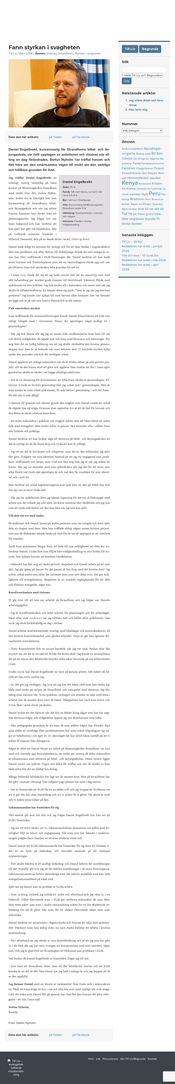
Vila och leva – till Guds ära (140, 255)
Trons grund (145, 214)
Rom (148, 199)
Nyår (145, 194)
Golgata (152, 173)
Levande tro (143, 188)
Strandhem (65, 53)
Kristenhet (145, 184)
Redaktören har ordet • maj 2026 (144, 260)
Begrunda (150, 49)
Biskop (140, 153)
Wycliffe (150, 219)
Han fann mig (138, 109)
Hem (91, 1059)
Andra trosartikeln (132, 149)
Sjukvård (157, 204)
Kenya (130, 182)
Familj (136, 163)
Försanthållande (131, 173)
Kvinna (131, 188)
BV (153, 153)
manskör (135, 194)
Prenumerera (110, 1059)
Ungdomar (136, 219)
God (144, 173)
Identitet (155, 178)
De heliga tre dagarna (146, 158)
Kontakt (152, 1059)
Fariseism (129, 168)
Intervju (52, 53)
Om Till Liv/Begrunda (132, 1059)
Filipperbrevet (144, 168)
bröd (148, 153)
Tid (124, 213)
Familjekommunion (152, 163)
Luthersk (156, 188)
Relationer (137, 199)
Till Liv (13, 53)
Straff (141, 209)
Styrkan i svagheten (88, 53)
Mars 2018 (25, 53)
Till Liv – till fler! (132, 242)
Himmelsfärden (138, 178)
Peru (154, 193)
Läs (98, 1059)
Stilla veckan (129, 209)
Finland (159, 168)
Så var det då (154, 209)
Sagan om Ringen (141, 204)
